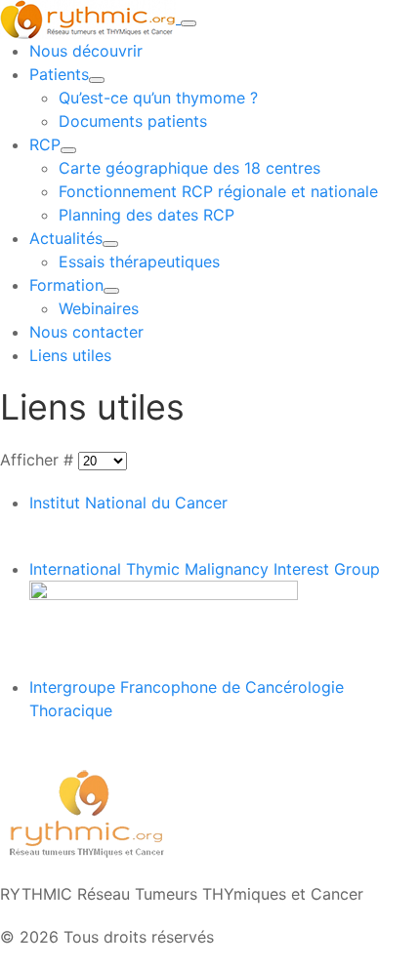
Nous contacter (86, 332)
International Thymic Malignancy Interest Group (204, 569)
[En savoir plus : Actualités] (110, 244)
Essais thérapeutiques (139, 261)
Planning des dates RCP (146, 214)
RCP (45, 144)
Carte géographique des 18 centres (189, 168)
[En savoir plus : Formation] (111, 291)
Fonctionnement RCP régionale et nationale (218, 191)
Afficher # (39, 459)
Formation (66, 285)
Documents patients (133, 121)
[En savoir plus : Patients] (97, 80)
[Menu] (188, 23)
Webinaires (99, 308)
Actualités (66, 238)
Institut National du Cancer (128, 502)
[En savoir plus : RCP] (68, 150)
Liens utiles (70, 355)
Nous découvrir (86, 50)
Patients (59, 74)
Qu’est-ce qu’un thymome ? (158, 97)
